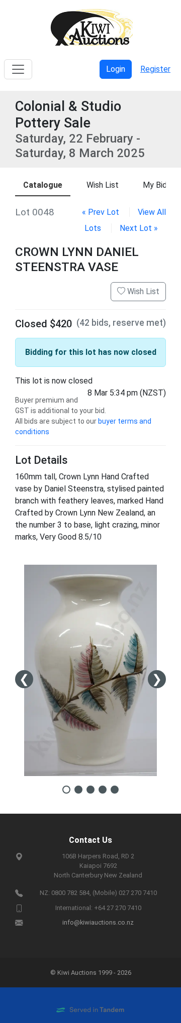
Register (155, 69)
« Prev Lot (100, 212)
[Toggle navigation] (18, 69)
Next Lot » (139, 228)
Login (115, 69)
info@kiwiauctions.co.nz (98, 922)
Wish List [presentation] (102, 185)
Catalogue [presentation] (42, 185)
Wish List (142, 291)
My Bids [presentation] (157, 185)
